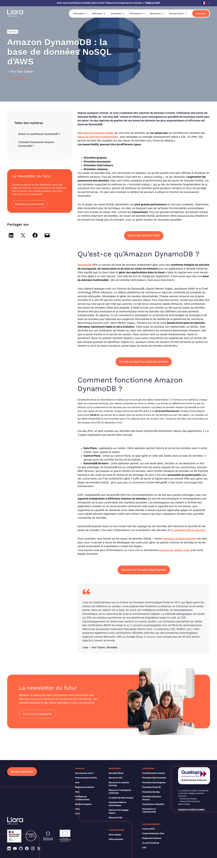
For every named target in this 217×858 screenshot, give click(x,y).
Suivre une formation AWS (144, 235)
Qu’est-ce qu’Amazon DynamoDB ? (39, 133)
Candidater (200, 13)
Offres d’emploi (116, 839)
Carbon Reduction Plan (153, 833)
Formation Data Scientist (154, 777)
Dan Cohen (25, 71)
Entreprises (116, 13)
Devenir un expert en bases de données (143, 361)
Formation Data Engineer (154, 782)
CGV (77, 813)
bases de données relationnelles (98, 136)
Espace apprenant (22, 771)
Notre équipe (115, 834)
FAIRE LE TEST (153, 2)
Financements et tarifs (86, 777)
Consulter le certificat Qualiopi (191, 809)
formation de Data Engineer (179, 538)
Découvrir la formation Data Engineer (143, 569)
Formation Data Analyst (153, 773)
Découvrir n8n (115, 777)
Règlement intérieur (84, 787)
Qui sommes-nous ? (84, 773)
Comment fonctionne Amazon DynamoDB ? (36, 144)
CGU (77, 809)
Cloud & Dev (12, 32)
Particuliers (79, 13)
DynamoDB (84, 264)
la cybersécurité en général (188, 530)
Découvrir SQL (115, 817)
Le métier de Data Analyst (121, 797)
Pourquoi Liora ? (176, 13)
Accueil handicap (150, 843)
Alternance (97, 13)
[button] (206, 3)
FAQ (77, 792)
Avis (77, 782)
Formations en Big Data (153, 804)
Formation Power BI (151, 787)
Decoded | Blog (116, 773)
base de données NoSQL (98, 132)
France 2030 (148, 829)
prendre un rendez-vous (174, 550)
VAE (144, 847)
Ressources (155, 13)
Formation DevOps (151, 792)
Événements (136, 13)
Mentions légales (83, 804)
